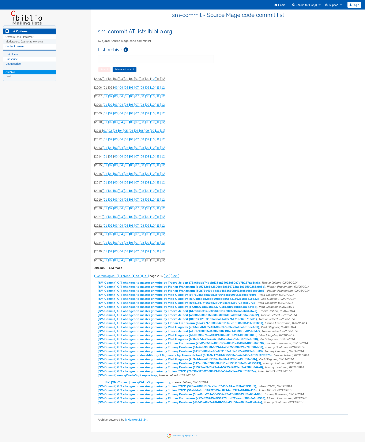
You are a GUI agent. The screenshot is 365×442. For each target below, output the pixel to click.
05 (127, 87)
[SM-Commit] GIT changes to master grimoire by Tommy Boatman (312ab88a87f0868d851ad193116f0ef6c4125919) (179, 363)
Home (281, 5)
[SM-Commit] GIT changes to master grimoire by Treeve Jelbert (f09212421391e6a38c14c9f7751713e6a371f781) (177, 319)
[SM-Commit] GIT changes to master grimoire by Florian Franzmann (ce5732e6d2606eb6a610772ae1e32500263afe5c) (181, 286)
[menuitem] (280, 5)
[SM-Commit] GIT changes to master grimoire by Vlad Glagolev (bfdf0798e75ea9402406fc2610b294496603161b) (177, 335)
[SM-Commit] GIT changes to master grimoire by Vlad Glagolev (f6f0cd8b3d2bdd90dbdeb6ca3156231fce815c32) (178, 298)
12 (163, 87)
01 (106, 96)
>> (175, 276)
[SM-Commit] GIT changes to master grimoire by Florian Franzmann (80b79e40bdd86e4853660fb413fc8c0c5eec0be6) (182, 290)
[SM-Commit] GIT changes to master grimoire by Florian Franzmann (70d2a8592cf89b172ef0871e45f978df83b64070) (181, 343)
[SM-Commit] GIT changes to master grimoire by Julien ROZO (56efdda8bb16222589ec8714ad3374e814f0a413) (177, 390)
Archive (10, 72)
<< (137, 276)
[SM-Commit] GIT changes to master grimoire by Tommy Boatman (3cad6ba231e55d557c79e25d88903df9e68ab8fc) (180, 394)
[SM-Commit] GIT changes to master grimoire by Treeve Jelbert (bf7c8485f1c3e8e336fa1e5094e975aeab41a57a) (177, 311)
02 (111, 96)
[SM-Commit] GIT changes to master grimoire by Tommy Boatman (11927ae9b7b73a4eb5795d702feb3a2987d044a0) (180, 367)
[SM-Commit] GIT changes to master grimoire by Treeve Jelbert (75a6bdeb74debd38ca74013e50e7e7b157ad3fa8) (179, 282)
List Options (18, 31)
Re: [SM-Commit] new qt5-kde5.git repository (137, 382)
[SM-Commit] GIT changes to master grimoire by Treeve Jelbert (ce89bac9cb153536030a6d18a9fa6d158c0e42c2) (178, 315)
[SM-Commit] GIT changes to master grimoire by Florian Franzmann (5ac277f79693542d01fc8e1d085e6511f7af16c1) (180, 323)
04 (122, 87)
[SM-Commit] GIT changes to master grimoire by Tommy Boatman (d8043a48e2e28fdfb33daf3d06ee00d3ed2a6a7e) (180, 402)
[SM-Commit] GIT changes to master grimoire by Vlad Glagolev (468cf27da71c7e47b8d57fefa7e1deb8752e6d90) (178, 339)
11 (158, 87)
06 (132, 87)
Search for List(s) (306, 5)
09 (148, 87)
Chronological (106, 276)
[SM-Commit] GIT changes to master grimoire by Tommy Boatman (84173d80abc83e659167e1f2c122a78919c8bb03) (180, 351)
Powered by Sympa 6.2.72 (186, 435)
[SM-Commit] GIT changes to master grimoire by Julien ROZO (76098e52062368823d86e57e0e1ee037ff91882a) (177, 371)
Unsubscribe (13, 63)
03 (116, 87)
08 (143, 87)
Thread (126, 276)
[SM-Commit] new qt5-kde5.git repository (127, 375)
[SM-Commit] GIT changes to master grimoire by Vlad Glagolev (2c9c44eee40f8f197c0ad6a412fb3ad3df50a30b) (177, 359)
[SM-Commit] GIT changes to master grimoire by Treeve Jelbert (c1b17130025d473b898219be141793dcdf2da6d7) (179, 331)
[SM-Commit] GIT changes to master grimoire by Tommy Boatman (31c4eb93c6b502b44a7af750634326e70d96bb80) (180, 347)
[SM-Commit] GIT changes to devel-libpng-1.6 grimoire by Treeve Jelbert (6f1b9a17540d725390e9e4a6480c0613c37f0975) (185, 355)
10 (153, 79)
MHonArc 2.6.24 (136, 419)
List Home (11, 54)
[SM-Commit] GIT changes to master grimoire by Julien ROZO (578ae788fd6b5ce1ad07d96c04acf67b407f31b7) (177, 386)
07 (137, 87)
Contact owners (15, 46)
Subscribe (11, 59)
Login (355, 5)
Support (333, 5)
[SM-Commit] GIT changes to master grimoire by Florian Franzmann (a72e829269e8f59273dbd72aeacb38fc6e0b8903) (181, 398)
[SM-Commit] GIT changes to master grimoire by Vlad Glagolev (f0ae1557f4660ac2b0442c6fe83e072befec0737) (177, 302)
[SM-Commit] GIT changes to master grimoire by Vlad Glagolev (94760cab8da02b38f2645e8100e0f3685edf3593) (177, 294)
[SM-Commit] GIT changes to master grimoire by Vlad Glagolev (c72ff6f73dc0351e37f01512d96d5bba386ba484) (177, 306)
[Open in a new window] (126, 49)
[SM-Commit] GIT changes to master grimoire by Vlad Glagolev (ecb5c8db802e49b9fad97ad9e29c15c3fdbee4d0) (178, 327)
